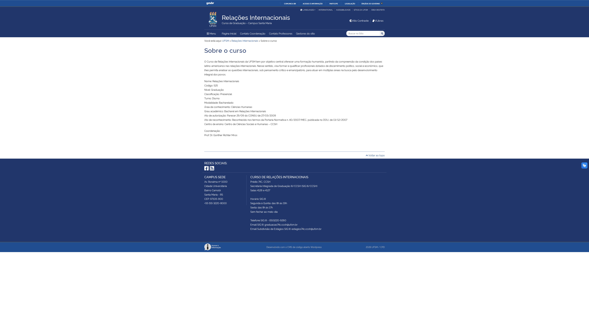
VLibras (379, 20)
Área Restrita (378, 9)
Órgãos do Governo (370, 3)
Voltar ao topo (376, 155)
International (326, 9)
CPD (382, 246)
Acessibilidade (343, 9)
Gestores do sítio (305, 33)
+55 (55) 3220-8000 (215, 203)
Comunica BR (290, 3)
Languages (308, 9)
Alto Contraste (360, 20)
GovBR (210, 3)
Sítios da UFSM (361, 9)
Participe (333, 3)
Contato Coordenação (252, 33)
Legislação (350, 3)
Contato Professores (280, 33)
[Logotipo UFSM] (213, 18)
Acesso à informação (313, 3)
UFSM (375, 246)
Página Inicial (229, 33)
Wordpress (316, 246)
